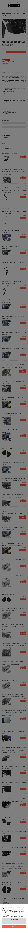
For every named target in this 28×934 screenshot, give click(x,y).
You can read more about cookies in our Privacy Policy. (12, 916)
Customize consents (14, 922)
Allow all (14, 926)
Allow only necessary (14, 919)
